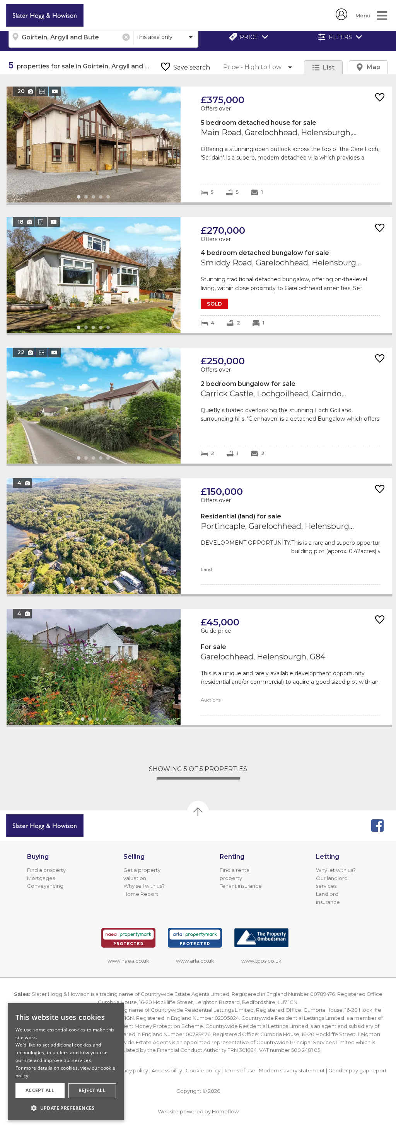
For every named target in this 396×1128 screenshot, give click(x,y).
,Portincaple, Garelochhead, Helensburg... (199, 536)
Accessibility (167, 1070)
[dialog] (66, 1061)
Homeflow (225, 1111)
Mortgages (41, 878)
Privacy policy (131, 1070)
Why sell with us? (144, 886)
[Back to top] (45, 825)
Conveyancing (45, 886)
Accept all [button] (40, 1090)
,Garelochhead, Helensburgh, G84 (199, 667)
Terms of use (239, 1070)
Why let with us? (336, 870)
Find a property (46, 870)
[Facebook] (377, 825)
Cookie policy (203, 1070)
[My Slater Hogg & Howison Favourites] (341, 18)
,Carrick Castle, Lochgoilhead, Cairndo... (199, 406)
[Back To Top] (198, 811)
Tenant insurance (241, 886)
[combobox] (71, 37)
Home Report (140, 894)
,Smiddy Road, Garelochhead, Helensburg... (199, 275)
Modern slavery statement (292, 1070)
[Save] (379, 98)
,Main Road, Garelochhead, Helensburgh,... (199, 144)
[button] (65, 1108)
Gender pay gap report (357, 1070)
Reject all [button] (92, 1090)
